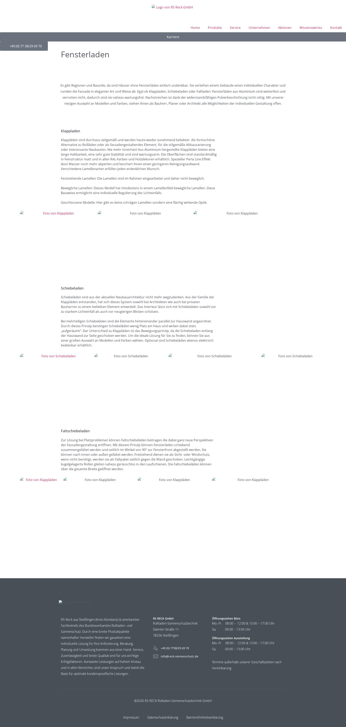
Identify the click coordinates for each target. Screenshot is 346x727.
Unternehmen (259, 27)
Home (195, 27)
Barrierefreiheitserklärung (204, 717)
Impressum (131, 717)
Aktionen (285, 27)
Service (235, 27)
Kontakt (336, 27)
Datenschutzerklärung (162, 717)
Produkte (215, 27)
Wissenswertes (311, 27)
